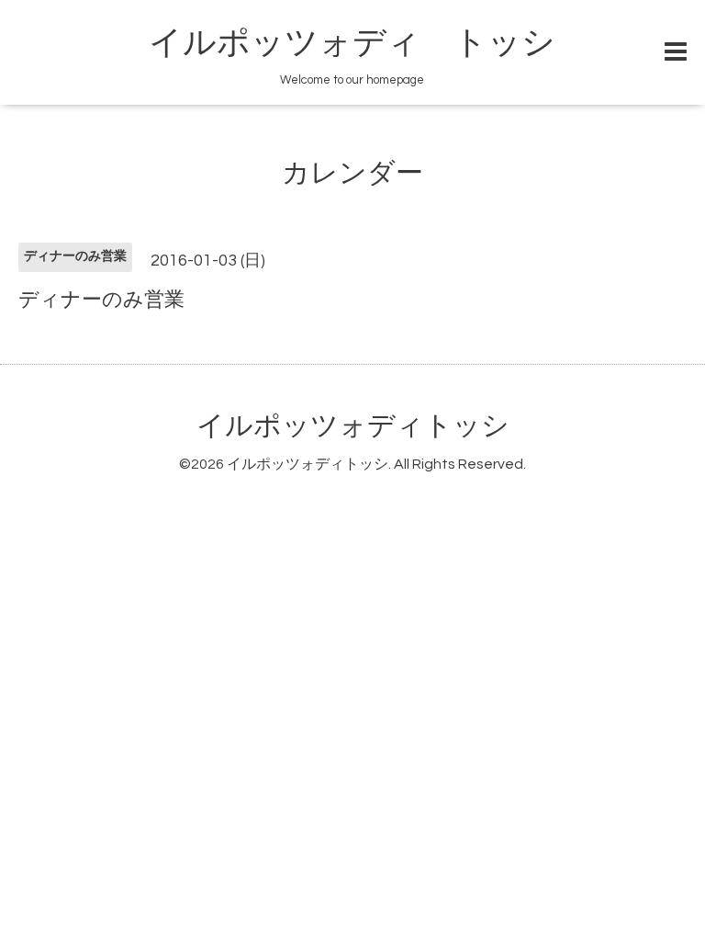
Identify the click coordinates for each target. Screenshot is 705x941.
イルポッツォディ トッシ (352, 43)
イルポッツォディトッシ (352, 426)
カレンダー (352, 173)
